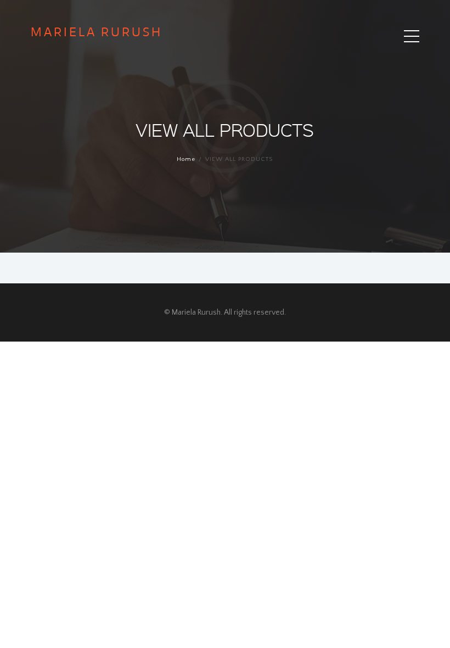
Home (186, 159)
